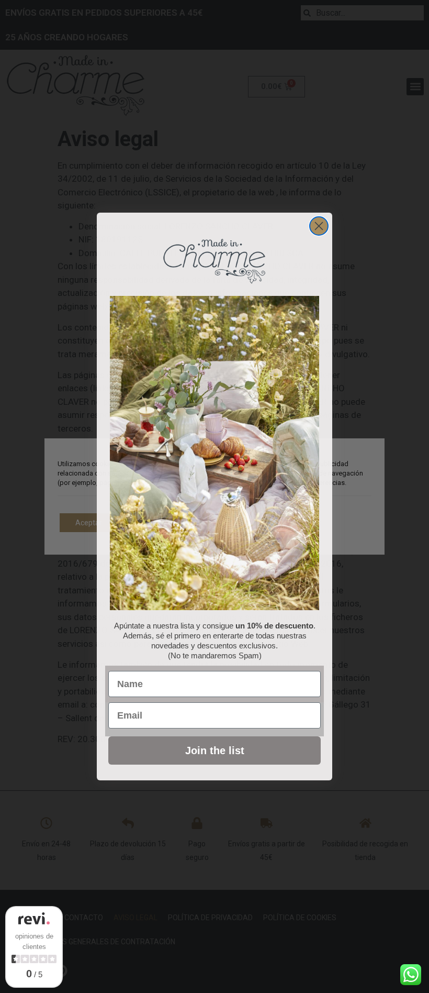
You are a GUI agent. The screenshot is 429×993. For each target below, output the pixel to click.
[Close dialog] (319, 226)
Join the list (214, 750)
